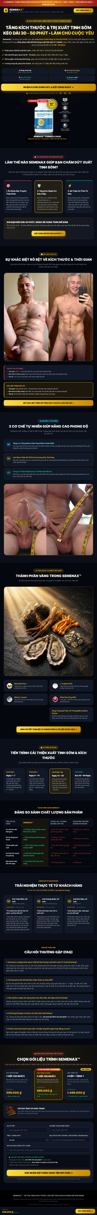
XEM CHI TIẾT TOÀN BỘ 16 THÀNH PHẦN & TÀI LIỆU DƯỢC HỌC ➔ (48, 729)
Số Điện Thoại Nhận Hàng (59, 1126)
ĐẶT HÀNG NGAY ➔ (83, 10)
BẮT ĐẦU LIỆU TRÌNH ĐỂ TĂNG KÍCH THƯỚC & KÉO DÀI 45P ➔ (48, 403)
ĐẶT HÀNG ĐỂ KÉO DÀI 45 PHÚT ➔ (48, 233)
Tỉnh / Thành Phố (14, 1135)
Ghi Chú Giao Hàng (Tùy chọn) (19, 1146)
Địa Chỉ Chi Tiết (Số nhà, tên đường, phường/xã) (69, 1135)
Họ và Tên (11, 1126)
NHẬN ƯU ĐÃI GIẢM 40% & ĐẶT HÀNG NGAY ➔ (48, 87)
